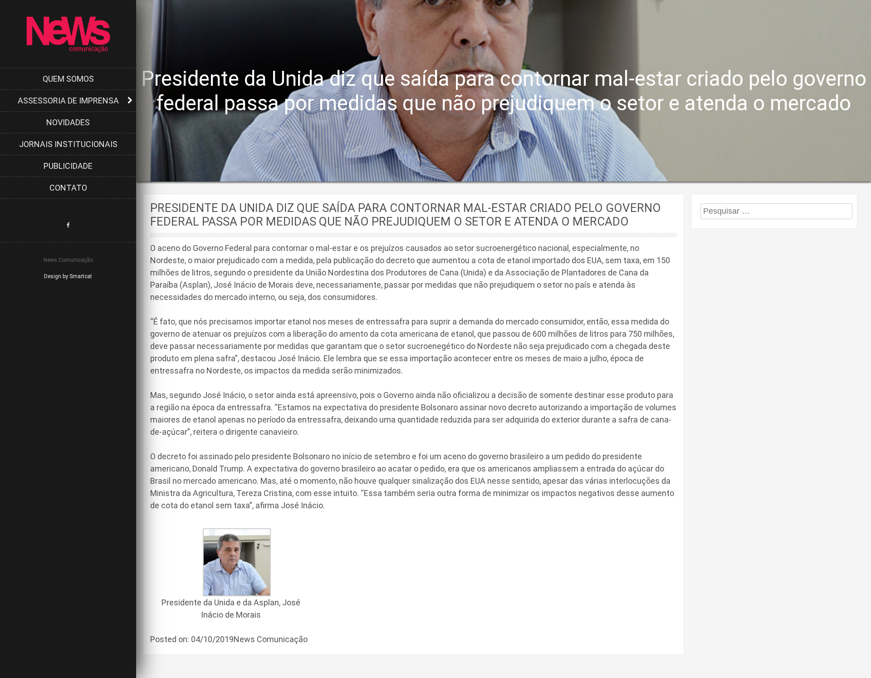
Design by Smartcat (68, 276)
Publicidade (68, 166)
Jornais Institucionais (68, 144)
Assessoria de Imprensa (68, 100)
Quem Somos (68, 79)
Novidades (68, 122)
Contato (68, 187)
